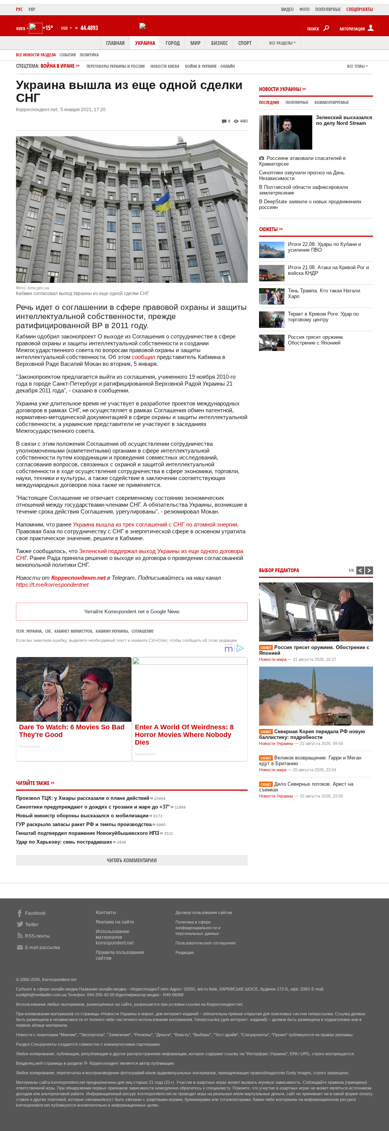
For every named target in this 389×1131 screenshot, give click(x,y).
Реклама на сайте (115, 922)
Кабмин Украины (112, 631)
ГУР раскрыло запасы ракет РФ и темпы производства (91, 824)
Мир (195, 42)
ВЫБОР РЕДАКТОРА (279, 570)
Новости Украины (280, 89)
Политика (89, 54)
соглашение (142, 631)
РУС (19, 9)
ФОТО (304, 9)
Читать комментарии (132, 860)
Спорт (244, 42)
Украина (145, 42)
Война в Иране (138, 65)
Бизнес (219, 42)
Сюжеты (268, 229)
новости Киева (164, 66)
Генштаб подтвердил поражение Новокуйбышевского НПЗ (94, 833)
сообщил (143, 357)
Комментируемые (332, 102)
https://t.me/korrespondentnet (52, 584)
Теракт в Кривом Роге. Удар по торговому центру (323, 316)
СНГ (48, 631)
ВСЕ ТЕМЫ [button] (356, 66)
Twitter (31, 924)
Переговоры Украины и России (116, 66)
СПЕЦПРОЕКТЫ (359, 9)
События (68, 54)
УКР (31, 9)
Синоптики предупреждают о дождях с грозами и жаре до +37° (101, 807)
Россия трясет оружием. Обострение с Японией (316, 340)
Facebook (35, 913)
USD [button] (65, 28)
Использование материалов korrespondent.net (114, 937)
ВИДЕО (287, 9)
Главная (115, 42)
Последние (269, 102)
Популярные (297, 102)
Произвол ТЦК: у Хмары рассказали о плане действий (91, 798)
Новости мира (272, 659)
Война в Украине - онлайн (210, 66)
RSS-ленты (37, 936)
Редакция (185, 952)
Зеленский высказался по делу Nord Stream (344, 120)
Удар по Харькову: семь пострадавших (71, 842)
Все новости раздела (36, 54)
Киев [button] (20, 28)
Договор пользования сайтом (204, 912)
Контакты (106, 912)
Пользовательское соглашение (206, 943)
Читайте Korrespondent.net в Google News (132, 611)
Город (173, 42)
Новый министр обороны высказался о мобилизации (89, 815)
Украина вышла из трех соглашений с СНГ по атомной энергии (155, 524)
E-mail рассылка (42, 947)
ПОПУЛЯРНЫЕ (328, 9)
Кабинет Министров (73, 631)
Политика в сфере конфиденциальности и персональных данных (198, 928)
